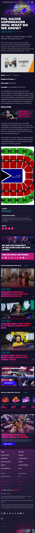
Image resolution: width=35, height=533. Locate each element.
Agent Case (4, 526)
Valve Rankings (23, 465)
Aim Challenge (5, 461)
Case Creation (5, 468)
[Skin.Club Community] (12, 2)
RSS (19, 476)
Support (3, 473)
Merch (2, 484)
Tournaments (22, 458)
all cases (25, 392)
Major (20, 461)
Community (3, 15)
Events (3, 465)
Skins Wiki (21, 481)
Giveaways (4, 458)
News (8, 15)
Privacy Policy (22, 473)
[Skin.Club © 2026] (10, 490)
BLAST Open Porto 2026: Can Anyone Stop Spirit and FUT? (25, 114)
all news (26, 265)
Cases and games (5, 481)
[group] (5, 402)
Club (20, 468)
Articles (21, 452)
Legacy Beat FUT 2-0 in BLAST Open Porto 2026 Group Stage (14, 357)
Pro (19, 484)
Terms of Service (5, 476)
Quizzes (20, 455)
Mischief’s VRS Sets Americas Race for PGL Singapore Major (14, 294)
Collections (5, 455)
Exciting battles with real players (15, 436)
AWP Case (20, 523)
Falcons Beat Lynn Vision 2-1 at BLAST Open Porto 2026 (16, 326)
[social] (2, 513)
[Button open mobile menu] (32, 2)
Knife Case (3, 523)
